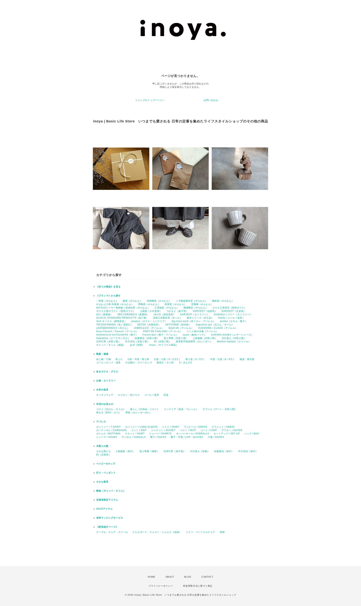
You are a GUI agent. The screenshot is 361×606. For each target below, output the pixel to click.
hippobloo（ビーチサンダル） (113, 338)
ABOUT (169, 577)
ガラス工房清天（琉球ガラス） (229, 307)
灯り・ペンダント (106, 472)
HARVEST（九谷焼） (234, 311)
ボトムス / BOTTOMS (108, 433)
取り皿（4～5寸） (196, 359)
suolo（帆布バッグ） (194, 334)
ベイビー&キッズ (105, 463)
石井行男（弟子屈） (175, 451)
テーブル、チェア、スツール (112, 532)
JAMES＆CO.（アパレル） (149, 328)
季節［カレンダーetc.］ (139, 412)
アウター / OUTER (231, 430)
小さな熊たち (103, 451)
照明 (222, 532)
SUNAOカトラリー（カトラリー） (233, 314)
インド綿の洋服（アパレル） (202, 331)
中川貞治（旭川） (248, 451)
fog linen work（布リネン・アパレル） (193, 321)
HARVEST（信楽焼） (205, 311)
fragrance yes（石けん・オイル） (215, 324)
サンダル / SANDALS (134, 437)
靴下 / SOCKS (158, 437)
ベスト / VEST (188, 430)
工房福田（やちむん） (167, 307)
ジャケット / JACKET (163, 430)
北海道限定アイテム (107, 499)
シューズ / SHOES (106, 437)
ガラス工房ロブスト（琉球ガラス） (115, 311)
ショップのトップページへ (150, 100)
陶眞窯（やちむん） (223, 301)
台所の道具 (102, 389)
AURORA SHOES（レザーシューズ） (232, 334)
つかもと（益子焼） (177, 311)
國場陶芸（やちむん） (196, 307)
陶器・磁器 (102, 354)
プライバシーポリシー (161, 586)
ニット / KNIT (139, 430)
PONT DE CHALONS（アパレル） (162, 331)
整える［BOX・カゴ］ (108, 412)
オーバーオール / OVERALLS (192, 433)
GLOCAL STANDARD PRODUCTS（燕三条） (122, 318)
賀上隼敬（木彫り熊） (176, 338)
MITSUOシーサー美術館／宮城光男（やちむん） (123, 307)
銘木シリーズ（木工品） (200, 318)
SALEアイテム (104, 509)
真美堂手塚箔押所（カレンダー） (194, 341)
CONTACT (207, 577)
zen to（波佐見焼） (165, 314)
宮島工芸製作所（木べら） (167, 318)
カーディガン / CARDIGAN (111, 430)
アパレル (101, 421)
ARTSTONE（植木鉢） (178, 324)
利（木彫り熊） (162, 341)
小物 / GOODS (216, 437)
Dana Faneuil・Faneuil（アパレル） (117, 331)
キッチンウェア (104, 395)
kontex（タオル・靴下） (233, 321)
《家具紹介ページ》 (107, 527)
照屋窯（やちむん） (176, 304)
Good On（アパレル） (181, 328)
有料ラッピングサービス (109, 518)
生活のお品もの (104, 404)
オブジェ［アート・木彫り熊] (219, 409)
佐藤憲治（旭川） (224, 451)
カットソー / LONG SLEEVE (141, 427)
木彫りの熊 (102, 446)
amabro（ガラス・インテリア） (149, 321)
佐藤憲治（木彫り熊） (147, 338)
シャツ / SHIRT (170, 427)
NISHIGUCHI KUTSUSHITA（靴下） (117, 334)
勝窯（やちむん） (132, 301)
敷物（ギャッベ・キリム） (111, 490)
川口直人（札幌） (200, 451)
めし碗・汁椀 (103, 359)
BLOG (187, 577)
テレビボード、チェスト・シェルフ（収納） (157, 532)
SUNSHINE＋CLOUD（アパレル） (218, 328)
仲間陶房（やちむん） (159, 301)
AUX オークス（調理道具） (111, 321)
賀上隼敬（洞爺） (149, 451)
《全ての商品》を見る (108, 286)
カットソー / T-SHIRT (108, 427)
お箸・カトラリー (106, 380)
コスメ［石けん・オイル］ (111, 409)
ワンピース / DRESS (195, 427)
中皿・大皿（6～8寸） (222, 359)
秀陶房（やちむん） (149, 304)
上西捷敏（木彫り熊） (205, 338)
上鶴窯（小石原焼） (151, 311)
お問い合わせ (211, 100)
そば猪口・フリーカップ (138, 362)
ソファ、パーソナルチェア (200, 532)
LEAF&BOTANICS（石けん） (112, 328)
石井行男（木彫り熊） (108, 341)
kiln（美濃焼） (104, 314)
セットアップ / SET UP (227, 433)
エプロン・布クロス (129, 395)
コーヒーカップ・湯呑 (108, 362)
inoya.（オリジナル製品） (163, 345)
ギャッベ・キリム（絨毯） (111, 345)
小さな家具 (102, 481)
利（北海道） (103, 454)
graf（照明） (137, 345)
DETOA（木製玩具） (149, 324)
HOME (151, 577)
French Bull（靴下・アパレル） (160, 334)
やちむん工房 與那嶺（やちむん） (115, 304)
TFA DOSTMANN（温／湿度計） (114, 324)
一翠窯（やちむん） (107, 301)
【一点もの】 (185, 362)
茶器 (166, 395)
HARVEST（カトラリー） (194, 314)
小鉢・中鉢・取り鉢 (138, 359)
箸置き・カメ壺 (165, 362)
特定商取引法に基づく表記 (197, 586)
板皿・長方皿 (247, 359)
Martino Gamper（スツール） (234, 341)
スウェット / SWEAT (223, 427)
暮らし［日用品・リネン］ (144, 409)
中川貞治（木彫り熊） (137, 341)
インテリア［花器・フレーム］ (181, 409)
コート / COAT (209, 430)
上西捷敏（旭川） (125, 451)
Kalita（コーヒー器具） (231, 318)
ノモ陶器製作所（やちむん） (192, 301)
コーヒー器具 (151, 395)
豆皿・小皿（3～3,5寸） (167, 359)
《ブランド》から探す (108, 295)
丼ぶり (119, 359)
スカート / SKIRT (135, 433)
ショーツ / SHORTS (160, 433)
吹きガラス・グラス (107, 371)
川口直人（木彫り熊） (234, 338)
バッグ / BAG (251, 433)
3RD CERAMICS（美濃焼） (133, 314)
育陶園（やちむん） (202, 304)
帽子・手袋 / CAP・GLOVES (187, 437)
